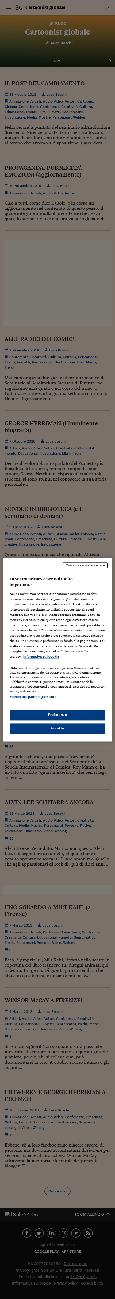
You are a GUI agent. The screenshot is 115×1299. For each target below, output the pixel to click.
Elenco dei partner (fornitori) (33, 697)
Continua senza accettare (85, 565)
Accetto (57, 728)
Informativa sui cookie (41, 657)
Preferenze (57, 714)
